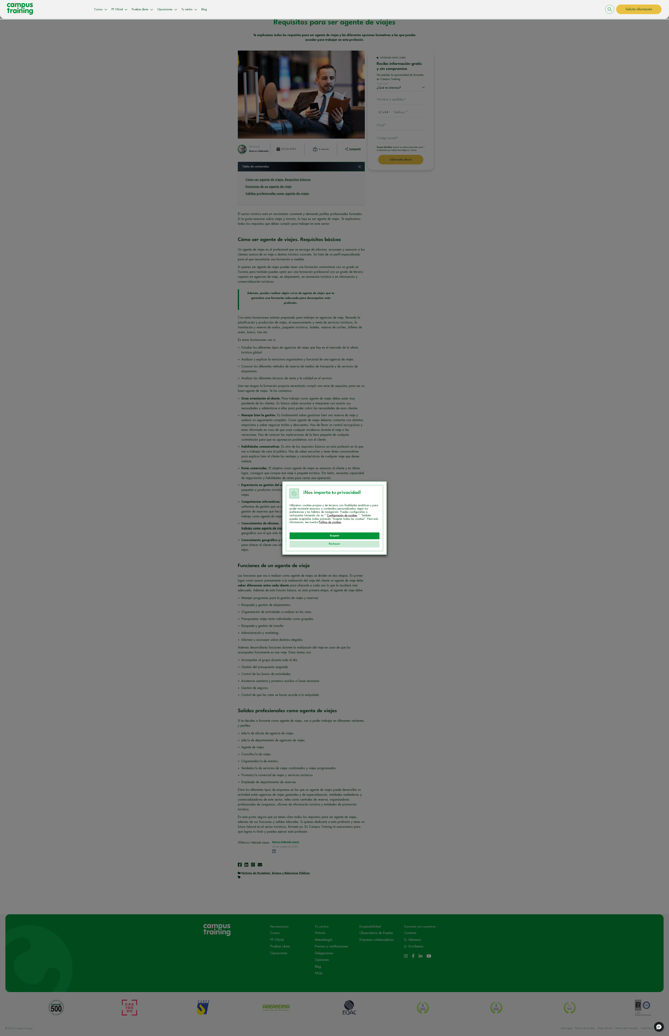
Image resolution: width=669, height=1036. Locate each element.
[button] (659, 1027)
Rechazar (334, 544)
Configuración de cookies (342, 515)
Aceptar (334, 535)
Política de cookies (330, 522)
